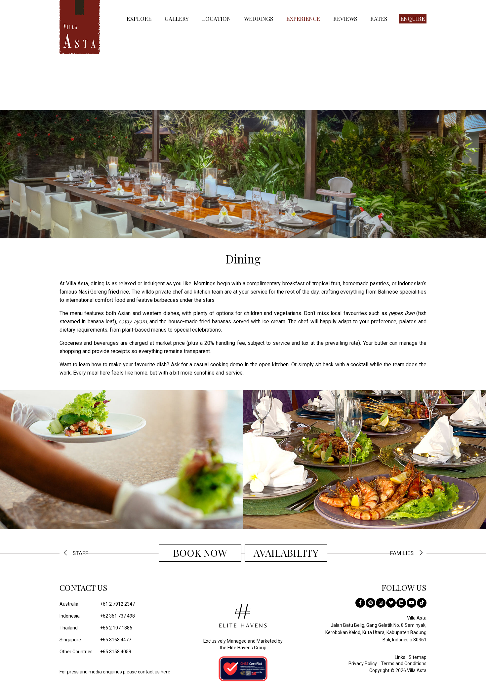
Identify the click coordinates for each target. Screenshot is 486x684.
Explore (139, 18)
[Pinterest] (370, 603)
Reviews (345, 18)
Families (402, 553)
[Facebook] (360, 603)
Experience (303, 18)
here (165, 671)
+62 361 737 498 (97, 616)
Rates (378, 18)
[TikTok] (421, 603)
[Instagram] (380, 603)
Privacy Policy (362, 663)
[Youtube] (411, 603)
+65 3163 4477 (95, 639)
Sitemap (417, 657)
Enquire (412, 18)
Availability (286, 552)
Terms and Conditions (403, 663)
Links (400, 657)
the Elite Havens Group (243, 647)
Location (216, 18)
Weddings (258, 18)
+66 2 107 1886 (96, 627)
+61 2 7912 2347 (97, 604)
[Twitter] (391, 603)
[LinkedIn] (401, 603)
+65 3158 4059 (95, 651)
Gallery (177, 18)
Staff (80, 553)
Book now (200, 552)
